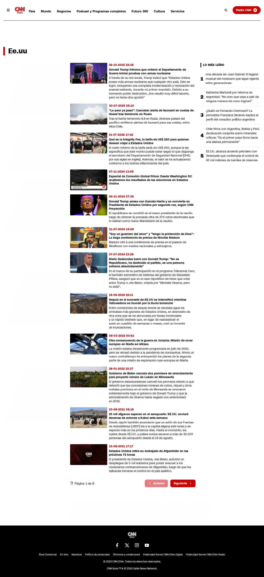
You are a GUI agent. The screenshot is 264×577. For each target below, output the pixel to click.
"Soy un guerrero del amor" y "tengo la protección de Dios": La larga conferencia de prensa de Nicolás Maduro (151, 236)
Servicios (177, 11)
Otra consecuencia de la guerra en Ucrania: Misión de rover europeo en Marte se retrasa (151, 342)
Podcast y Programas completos (101, 11)
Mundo (46, 11)
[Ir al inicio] (20, 10)
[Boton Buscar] (226, 10)
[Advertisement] (34, 299)
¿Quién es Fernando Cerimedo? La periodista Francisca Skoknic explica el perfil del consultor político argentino (232, 115)
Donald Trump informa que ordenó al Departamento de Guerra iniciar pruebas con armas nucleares (147, 71)
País (32, 11)
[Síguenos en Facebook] (117, 545)
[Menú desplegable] (8, 10)
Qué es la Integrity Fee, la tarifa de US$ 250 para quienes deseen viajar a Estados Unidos (149, 141)
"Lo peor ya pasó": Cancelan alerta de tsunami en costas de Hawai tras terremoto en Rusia (151, 112)
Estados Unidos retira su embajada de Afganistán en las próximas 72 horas (148, 453)
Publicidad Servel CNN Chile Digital (163, 554)
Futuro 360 (140, 11)
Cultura (159, 11)
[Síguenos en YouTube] (147, 545)
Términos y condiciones (126, 554)
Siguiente (180, 483)
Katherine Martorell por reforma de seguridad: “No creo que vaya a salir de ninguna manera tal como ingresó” (232, 96)
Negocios (64, 11)
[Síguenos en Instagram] (137, 545)
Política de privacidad (97, 554)
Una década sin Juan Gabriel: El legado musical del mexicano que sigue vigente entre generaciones (232, 78)
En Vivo (64, 554)
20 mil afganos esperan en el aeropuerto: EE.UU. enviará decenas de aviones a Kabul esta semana (148, 416)
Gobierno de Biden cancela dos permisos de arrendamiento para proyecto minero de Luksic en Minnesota (151, 375)
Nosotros (77, 554)
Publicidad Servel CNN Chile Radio (205, 554)
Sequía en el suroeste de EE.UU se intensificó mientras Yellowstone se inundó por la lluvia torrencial (147, 301)
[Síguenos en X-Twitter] (127, 545)
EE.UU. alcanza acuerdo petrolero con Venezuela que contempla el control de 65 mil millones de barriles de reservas (232, 155)
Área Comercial (48, 554)
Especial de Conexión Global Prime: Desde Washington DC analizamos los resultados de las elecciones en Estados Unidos (150, 180)
